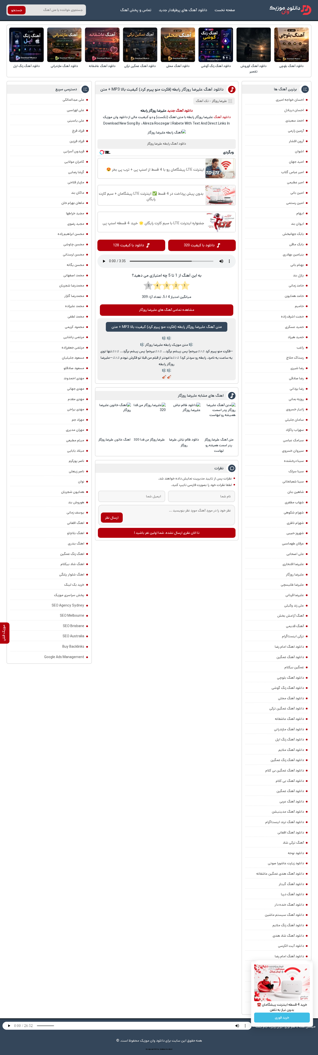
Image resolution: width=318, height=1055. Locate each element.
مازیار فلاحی (76, 182)
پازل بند (298, 275)
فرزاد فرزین (77, 141)
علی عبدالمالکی (73, 99)
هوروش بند (76, 502)
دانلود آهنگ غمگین (290, 657)
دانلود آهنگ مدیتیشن (288, 811)
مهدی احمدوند (74, 378)
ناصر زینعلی (76, 471)
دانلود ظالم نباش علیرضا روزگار (184, 442)
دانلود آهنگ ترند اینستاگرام (284, 822)
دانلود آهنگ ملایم (291, 749)
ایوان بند (297, 223)
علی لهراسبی (75, 110)
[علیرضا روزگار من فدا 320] (149, 419)
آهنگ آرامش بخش (290, 615)
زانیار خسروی (295, 409)
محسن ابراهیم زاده (71, 233)
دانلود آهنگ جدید (180, 110)
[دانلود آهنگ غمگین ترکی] (140, 45)
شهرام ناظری (295, 522)
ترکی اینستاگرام (293, 636)
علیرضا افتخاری (293, 564)
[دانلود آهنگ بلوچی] (291, 45)
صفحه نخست (225, 10)
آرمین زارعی (296, 130)
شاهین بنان (295, 491)
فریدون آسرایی (73, 151)
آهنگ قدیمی (295, 626)
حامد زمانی (296, 285)
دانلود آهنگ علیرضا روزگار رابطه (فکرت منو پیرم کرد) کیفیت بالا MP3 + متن (162, 89)
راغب (300, 347)
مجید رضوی (75, 223)
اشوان (299, 151)
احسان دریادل (294, 110)
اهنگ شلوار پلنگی (71, 574)
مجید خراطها (75, 213)
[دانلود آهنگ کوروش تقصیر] (254, 45)
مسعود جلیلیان (73, 357)
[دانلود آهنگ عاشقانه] (102, 45)
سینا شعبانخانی (293, 481)
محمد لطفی (76, 316)
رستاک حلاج (295, 357)
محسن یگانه (75, 264)
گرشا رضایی (76, 172)
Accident (169, 1049)
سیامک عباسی (293, 440)
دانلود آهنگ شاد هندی (288, 935)
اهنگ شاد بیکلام (72, 564)
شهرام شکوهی (294, 512)
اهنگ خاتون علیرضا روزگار (114, 439)
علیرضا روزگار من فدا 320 (149, 439)
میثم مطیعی (75, 440)
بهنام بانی (297, 264)
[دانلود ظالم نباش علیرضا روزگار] (183, 419)
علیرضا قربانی (294, 595)
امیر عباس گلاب (292, 172)
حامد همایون (294, 295)
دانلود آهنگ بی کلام (290, 780)
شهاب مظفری (294, 502)
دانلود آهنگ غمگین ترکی (140, 66)
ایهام (300, 213)
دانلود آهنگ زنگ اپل (26, 66)
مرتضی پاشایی (73, 337)
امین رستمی (295, 202)
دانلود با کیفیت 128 (128, 245)
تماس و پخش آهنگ (135, 10)
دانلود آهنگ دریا (292, 894)
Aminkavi (162, 1049)
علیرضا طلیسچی (292, 584)
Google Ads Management (64, 657)
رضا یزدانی (297, 388)
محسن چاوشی (73, 244)
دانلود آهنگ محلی (178, 66)
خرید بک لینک (74, 584)
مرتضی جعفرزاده (73, 347)
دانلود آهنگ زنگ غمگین (287, 760)
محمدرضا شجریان (71, 285)
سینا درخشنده (294, 460)
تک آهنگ (202, 101)
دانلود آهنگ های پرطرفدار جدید (183, 10)
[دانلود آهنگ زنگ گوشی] (216, 45)
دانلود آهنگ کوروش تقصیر (253, 69)
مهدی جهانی (75, 388)
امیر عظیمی (295, 182)
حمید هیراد (296, 337)
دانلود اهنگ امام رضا (289, 646)
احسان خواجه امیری (290, 99)
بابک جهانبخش (293, 233)
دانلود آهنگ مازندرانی (64, 66)
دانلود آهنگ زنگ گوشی (216, 66)
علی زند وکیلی (294, 605)
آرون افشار (296, 141)
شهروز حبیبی (295, 533)
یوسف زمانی (75, 512)
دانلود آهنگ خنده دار (289, 904)
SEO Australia (73, 636)
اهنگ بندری (76, 543)
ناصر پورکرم (76, 460)
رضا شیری (297, 368)
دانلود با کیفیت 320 (199, 245)
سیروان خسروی (293, 450)
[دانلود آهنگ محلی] (178, 45)
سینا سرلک (296, 471)
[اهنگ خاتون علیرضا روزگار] (114, 419)
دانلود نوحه (296, 853)
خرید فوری (282, 1017)
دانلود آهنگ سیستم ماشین (284, 914)
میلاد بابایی (75, 450)
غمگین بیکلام (294, 667)
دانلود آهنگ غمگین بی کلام (284, 770)
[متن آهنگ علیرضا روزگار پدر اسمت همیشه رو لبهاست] (219, 419)
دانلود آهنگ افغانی (291, 832)
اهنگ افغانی (75, 522)
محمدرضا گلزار (74, 295)
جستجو (16, 10)
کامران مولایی (74, 161)
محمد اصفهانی (73, 275)
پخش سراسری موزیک (69, 595)
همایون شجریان (72, 491)
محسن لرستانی (73, 254)
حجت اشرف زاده (292, 316)
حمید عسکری (294, 326)
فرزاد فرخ (78, 130)
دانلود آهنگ (222, 117)
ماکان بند (77, 192)
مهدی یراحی (75, 409)
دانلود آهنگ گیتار (291, 884)
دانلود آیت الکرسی (291, 945)
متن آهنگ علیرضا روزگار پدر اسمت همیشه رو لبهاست (219, 445)
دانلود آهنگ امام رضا (289, 956)
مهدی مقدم (76, 399)
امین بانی (297, 192)
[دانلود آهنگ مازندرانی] (64, 45)
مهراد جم (78, 419)
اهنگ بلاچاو (75, 533)
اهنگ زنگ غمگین (72, 553)
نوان (81, 481)
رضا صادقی (296, 378)
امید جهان (296, 161)
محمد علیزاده (74, 306)
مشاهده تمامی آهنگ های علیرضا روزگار (166, 309)
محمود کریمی (74, 326)
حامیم (299, 306)
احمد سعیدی (294, 120)
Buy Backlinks (73, 646)
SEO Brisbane (73, 626)
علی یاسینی (75, 120)
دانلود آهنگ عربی (291, 801)
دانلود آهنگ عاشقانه (102, 66)
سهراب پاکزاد (295, 429)
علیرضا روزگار (295, 574)
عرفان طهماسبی (293, 543)
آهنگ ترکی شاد (293, 842)
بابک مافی (296, 244)
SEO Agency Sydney (68, 605)
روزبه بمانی (296, 399)
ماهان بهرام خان (72, 202)
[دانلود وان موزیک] (290, 10)
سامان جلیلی (294, 419)
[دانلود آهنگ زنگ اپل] (26, 45)
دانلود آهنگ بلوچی (291, 66)
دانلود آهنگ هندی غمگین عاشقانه (280, 873)
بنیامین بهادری (293, 254)
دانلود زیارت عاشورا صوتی (286, 863)
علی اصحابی (295, 553)
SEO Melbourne (72, 615)
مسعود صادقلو (74, 368)
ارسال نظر (112, 517)
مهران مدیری (75, 429)
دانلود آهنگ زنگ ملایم (288, 925)
